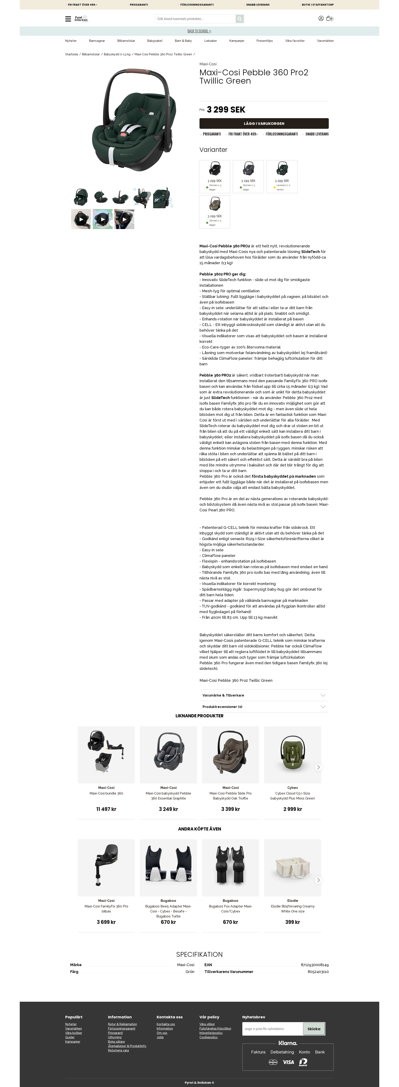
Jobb (160, 1037)
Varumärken (325, 40)
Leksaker (210, 40)
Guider (70, 1037)
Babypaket (155, 40)
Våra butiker (73, 1033)
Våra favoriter (295, 40)
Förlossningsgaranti (121, 1028)
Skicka (314, 1028)
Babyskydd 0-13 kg (117, 54)
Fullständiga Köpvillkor (215, 1028)
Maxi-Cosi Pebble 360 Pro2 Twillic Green (163, 54)
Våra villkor (207, 1024)
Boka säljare (116, 1041)
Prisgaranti (115, 1033)
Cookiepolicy (209, 1037)
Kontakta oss (166, 1024)
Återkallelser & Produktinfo (127, 1046)
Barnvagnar (97, 40)
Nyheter (71, 40)
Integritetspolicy (211, 1033)
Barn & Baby (183, 40)
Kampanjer (236, 40)
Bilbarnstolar (126, 40)
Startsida (71, 54)
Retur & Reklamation (122, 1024)
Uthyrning (115, 1037)
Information (165, 1028)
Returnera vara (118, 1050)
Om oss (162, 1033)
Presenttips (265, 40)
